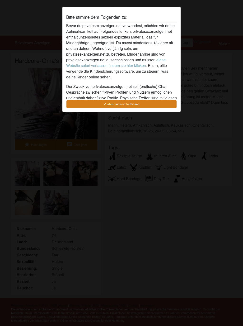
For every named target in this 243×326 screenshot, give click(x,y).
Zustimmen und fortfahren (121, 104)
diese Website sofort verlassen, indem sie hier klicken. (116, 62)
